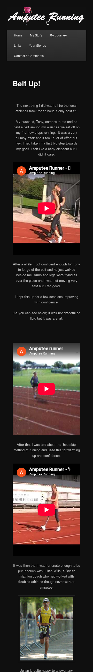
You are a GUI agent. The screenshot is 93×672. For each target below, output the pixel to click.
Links (17, 45)
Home (18, 35)
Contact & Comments (29, 55)
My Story (36, 35)
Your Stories (37, 45)
